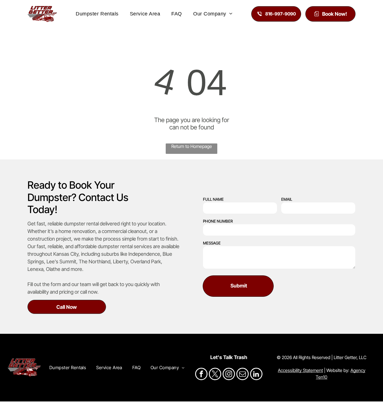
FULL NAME (213, 199)
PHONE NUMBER (218, 221)
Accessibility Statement (300, 370)
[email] (242, 375)
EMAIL (286, 199)
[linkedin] (256, 375)
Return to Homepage (191, 146)
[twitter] (215, 375)
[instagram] (229, 375)
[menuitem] (97, 13)
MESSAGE (212, 243)
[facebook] (201, 375)
